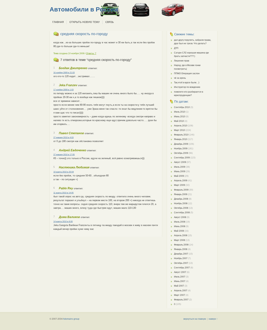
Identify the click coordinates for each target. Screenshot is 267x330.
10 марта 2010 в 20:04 (63, 172)
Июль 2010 (179, 112)
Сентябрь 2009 (182, 157)
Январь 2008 (180, 249)
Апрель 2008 (180, 235)
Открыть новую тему (84, 22)
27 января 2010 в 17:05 (64, 154)
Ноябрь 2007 (180, 258)
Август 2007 (180, 272)
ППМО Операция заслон (187, 73)
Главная (58, 22)
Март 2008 (179, 240)
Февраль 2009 (181, 190)
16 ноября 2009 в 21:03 (64, 72)
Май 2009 (179, 176)
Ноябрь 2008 (180, 203)
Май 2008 (179, 231)
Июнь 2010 (179, 116)
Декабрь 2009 (181, 144)
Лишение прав (181, 60)
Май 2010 (179, 121)
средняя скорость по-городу (84, 34)
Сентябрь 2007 (182, 267)
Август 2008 (180, 217)
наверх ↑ (213, 319)
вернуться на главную (194, 319)
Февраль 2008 (181, 244)
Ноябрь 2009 (180, 148)
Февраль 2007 (181, 299)
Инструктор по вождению (187, 87)
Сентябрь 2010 (182, 107)
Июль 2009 (179, 167)
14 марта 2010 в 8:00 (63, 221)
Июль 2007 (179, 276)
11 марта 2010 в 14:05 (63, 193)
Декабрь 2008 (181, 199)
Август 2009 (180, 162)
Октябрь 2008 (181, 208)
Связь (109, 22)
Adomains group (71, 319)
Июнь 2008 (179, 226)
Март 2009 (179, 185)
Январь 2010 (180, 139)
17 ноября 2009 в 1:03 (63, 90)
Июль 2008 (179, 222)
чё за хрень (180, 78)
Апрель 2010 (180, 125)
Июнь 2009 (179, 171)
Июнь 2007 (179, 281)
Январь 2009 (180, 194)
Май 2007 (179, 286)
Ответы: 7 (91, 53)
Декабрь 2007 (181, 254)
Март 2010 (179, 130)
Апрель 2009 (180, 180)
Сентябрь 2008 (182, 212)
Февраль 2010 (181, 134)
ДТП (176, 48)
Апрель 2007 (180, 290)
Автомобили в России (84, 9)
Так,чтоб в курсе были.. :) (186, 82)
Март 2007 (179, 295)
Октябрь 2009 (181, 153)
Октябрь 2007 (181, 263)
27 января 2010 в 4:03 (63, 137)
